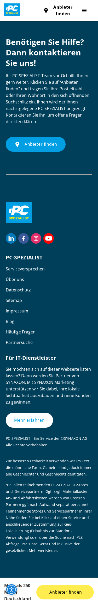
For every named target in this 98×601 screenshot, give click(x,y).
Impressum (17, 311)
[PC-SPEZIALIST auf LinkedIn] (11, 238)
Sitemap (14, 300)
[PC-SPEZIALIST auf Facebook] (23, 238)
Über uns (15, 279)
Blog (10, 321)
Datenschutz (18, 290)
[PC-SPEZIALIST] (10, 9)
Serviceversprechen (25, 269)
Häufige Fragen (21, 332)
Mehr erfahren (29, 420)
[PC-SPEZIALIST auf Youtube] (48, 238)
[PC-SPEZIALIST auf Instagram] (36, 238)
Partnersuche (19, 342)
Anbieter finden (65, 592)
